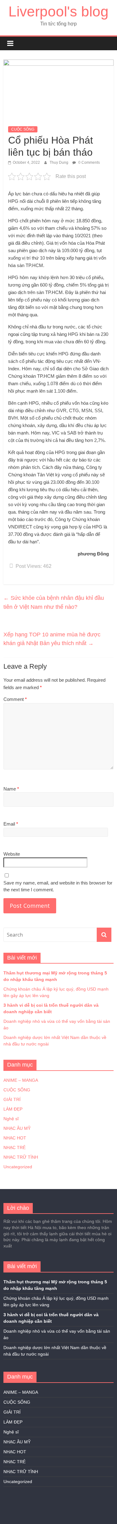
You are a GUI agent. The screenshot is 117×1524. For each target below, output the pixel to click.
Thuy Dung (59, 162)
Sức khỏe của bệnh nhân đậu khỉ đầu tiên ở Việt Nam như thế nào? (53, 602)
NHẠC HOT (14, 1137)
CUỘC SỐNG (22, 129)
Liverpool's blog (58, 11)
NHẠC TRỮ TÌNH (20, 1157)
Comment (15, 699)
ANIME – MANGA (20, 1080)
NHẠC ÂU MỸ (17, 1128)
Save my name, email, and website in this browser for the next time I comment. (57, 886)
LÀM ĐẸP (12, 1109)
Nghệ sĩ (11, 1118)
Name (11, 788)
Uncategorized (17, 1166)
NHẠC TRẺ (14, 1147)
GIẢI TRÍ (12, 1099)
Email (10, 824)
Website (11, 854)
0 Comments (88, 162)
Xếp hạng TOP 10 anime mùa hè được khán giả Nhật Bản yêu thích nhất (51, 639)
